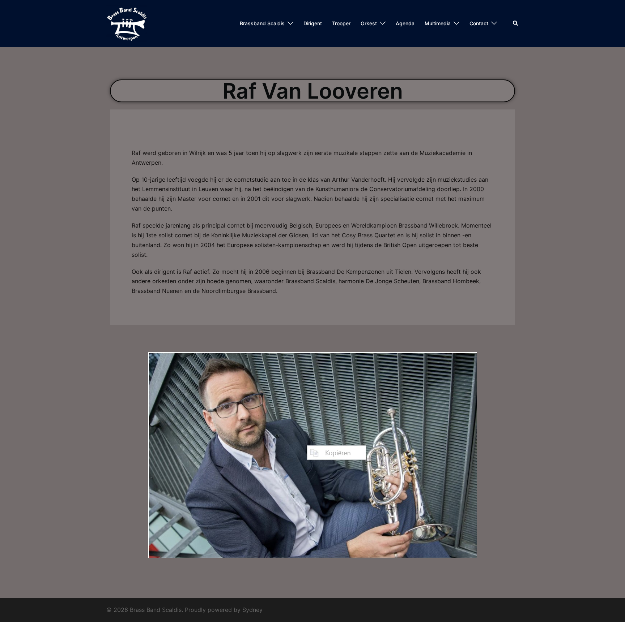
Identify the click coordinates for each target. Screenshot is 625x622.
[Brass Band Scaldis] (126, 22)
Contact (478, 23)
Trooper (341, 23)
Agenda (405, 23)
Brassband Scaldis (262, 23)
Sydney (252, 609)
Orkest (369, 23)
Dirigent (312, 23)
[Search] (516, 23)
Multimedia (438, 23)
